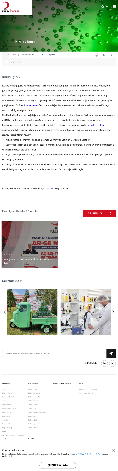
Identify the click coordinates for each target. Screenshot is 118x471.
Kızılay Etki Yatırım (34, 393)
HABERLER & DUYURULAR (62, 383)
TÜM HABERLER (95, 213)
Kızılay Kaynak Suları (35, 424)
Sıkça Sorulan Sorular (86, 393)
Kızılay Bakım (32, 416)
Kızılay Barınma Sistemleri (37, 412)
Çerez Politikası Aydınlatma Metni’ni (86, 454)
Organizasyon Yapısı (9, 408)
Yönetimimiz (6, 405)
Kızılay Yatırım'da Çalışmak (88, 389)
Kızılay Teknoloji (33, 401)
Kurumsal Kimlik (8, 424)
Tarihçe (4, 401)
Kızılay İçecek (31, 105)
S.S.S (4, 438)
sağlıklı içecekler (95, 125)
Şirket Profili (6, 389)
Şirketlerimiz (29, 55)
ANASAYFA (11, 55)
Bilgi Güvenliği (7, 428)
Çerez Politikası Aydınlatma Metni (13, 435)
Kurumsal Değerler (8, 397)
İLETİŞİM (31, 438)
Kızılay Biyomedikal (34, 397)
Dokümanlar (6, 412)
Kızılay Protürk (33, 428)
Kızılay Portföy (33, 405)
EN (107, 7)
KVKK (4, 432)
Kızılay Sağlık (32, 408)
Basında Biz (6, 416)
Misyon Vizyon (7, 393)
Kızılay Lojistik (32, 420)
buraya (49, 188)
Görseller (5, 420)
